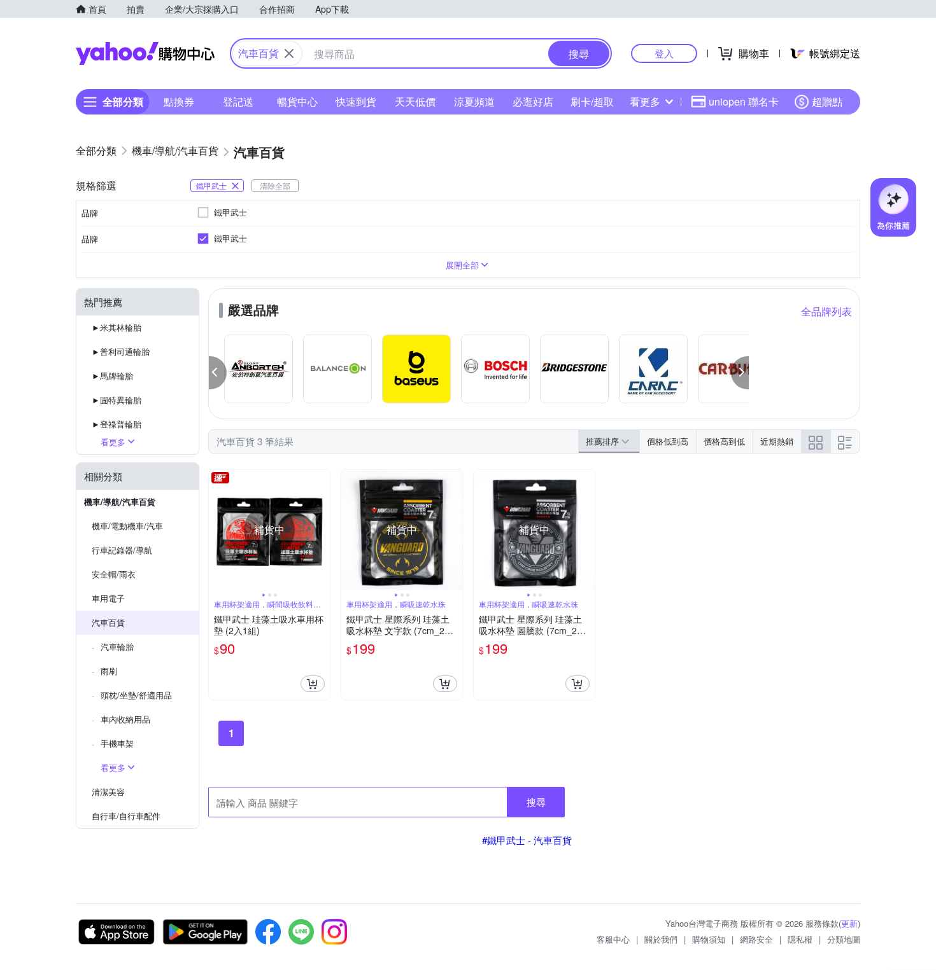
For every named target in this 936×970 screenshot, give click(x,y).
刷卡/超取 (592, 101)
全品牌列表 (826, 311)
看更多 (645, 101)
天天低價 (415, 101)
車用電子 (108, 598)
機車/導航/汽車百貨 (119, 501)
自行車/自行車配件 (126, 816)
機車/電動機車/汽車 (127, 526)
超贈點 (827, 101)
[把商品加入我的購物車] (313, 684)
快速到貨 (356, 101)
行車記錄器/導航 (122, 550)
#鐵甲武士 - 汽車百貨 (527, 840)
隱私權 (800, 939)
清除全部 (275, 185)
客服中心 (613, 939)
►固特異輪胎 (116, 400)
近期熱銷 (776, 441)
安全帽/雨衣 (114, 574)
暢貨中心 (297, 101)
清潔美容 (108, 792)
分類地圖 (843, 939)
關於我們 (660, 939)
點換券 (179, 101)
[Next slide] (321, 530)
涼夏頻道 (474, 101)
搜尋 (536, 801)
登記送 (238, 101)
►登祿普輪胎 (116, 424)
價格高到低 (724, 441)
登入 (664, 53)
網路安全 (756, 939)
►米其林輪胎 (116, 327)
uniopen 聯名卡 (744, 101)
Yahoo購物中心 (145, 53)
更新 (849, 923)
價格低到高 (667, 441)
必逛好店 (533, 101)
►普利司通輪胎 (121, 351)
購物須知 (708, 939)
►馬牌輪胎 (112, 376)
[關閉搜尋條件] (289, 53)
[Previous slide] (217, 530)
